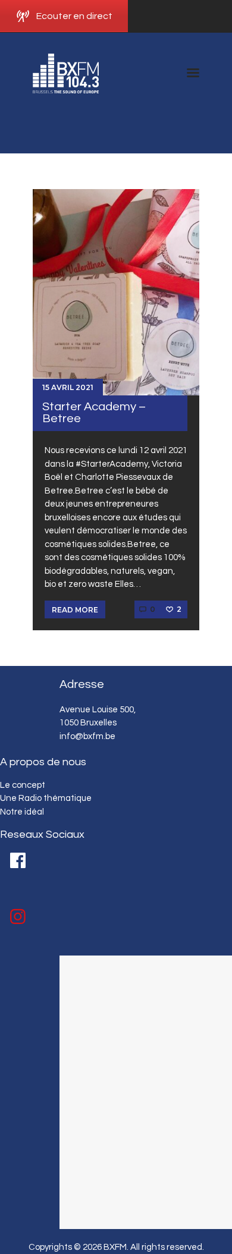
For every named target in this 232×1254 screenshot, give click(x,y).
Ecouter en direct (74, 16)
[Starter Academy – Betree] (116, 292)
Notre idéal (22, 811)
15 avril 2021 (67, 387)
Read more (75, 609)
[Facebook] (18, 860)
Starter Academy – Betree (94, 412)
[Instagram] (18, 917)
